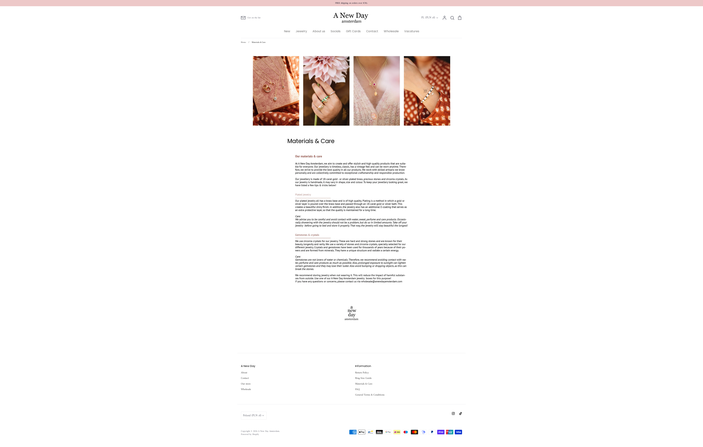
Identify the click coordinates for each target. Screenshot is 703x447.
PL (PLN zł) (428, 18)
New (287, 31)
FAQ (357, 389)
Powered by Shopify (250, 434)
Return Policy (362, 373)
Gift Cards (353, 31)
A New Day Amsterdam (268, 431)
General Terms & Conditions (369, 395)
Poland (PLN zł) (252, 415)
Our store (246, 384)
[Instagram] (453, 413)
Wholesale (391, 31)
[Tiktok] (460, 413)
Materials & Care (363, 384)
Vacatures (411, 31)
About (244, 373)
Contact (372, 31)
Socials (336, 31)
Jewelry (301, 31)
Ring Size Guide (363, 378)
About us (319, 31)
